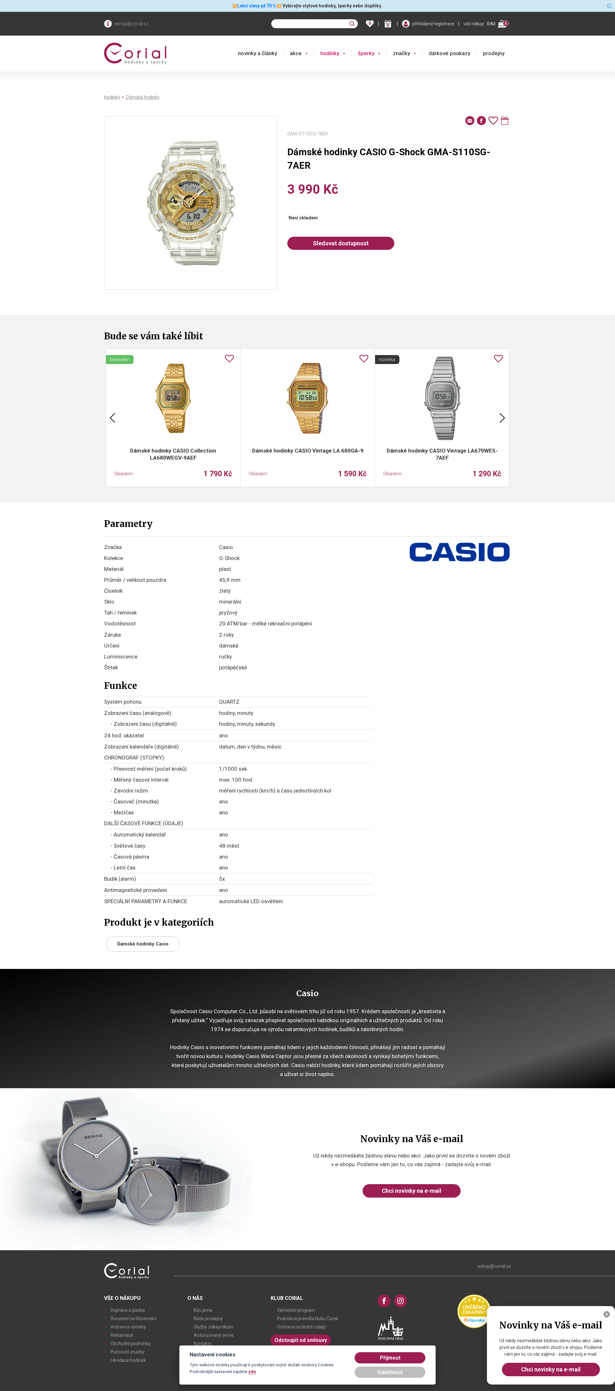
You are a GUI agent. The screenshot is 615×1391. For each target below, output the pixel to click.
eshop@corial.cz (131, 23)
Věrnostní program (296, 1310)
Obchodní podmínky (131, 1343)
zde (252, 1371)
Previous (112, 418)
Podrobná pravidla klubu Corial (307, 1318)
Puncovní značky (127, 1351)
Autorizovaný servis (214, 1335)
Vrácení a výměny (128, 1326)
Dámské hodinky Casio (142, 944)
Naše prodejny (208, 1318)
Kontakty (203, 1343)
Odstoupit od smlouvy (301, 1340)
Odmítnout (390, 1372)
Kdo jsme (203, 1310)
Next (502, 418)
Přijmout (390, 1358)
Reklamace (122, 1335)
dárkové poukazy (449, 53)
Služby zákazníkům (213, 1326)
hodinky (329, 53)
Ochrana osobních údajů (301, 1326)
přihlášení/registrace (433, 23)
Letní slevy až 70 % (256, 5)
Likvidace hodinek (128, 1360)
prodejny (493, 53)
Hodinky (112, 97)
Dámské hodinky (143, 97)
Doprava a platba (128, 1310)
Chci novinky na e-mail (411, 1190)
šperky (366, 53)
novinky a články (257, 53)
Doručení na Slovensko (133, 1318)
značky (401, 53)
